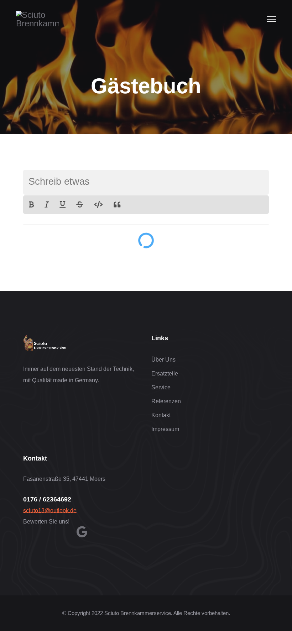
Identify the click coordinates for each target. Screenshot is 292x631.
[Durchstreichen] (80, 204)
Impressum (165, 429)
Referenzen (166, 401)
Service (161, 387)
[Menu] (271, 19)
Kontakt (161, 415)
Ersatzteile (164, 373)
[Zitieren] (117, 204)
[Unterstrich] (62, 204)
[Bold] (31, 204)
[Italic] (46, 204)
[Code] (98, 204)
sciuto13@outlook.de (50, 511)
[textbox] (146, 182)
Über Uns (163, 360)
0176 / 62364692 (47, 499)
